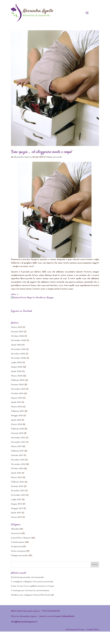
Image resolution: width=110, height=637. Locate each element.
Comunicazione (17, 542)
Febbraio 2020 (17, 380)
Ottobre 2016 (17, 469)
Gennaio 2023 (17, 332)
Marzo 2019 (16, 407)
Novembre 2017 (18, 438)
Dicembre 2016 (18, 460)
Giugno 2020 (17, 367)
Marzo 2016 (16, 477)
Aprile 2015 (16, 513)
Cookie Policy (93, 630)
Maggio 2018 (17, 416)
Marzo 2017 (16, 446)
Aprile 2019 (16, 402)
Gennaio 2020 (17, 385)
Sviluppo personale (53, 157)
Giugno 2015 (16, 504)
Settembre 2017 (18, 442)
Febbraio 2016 (17, 482)
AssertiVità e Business (21, 538)
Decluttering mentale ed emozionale (27, 577)
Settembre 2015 (18, 495)
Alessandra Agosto (22, 157)
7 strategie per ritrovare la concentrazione (30, 591)
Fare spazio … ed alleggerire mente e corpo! (41, 152)
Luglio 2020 (16, 362)
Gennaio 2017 (17, 455)
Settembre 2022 (18, 340)
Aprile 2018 (16, 420)
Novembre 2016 (18, 464)
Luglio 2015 (16, 500)
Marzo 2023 (16, 327)
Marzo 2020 (16, 376)
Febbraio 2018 (17, 429)
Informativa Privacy (75, 630)
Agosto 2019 (16, 398)
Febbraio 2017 (17, 451)
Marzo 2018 (16, 424)
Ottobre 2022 (17, 336)
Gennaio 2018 (17, 433)
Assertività (16, 533)
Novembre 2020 (18, 358)
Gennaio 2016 (17, 486)
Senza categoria (18, 551)
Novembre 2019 (18, 389)
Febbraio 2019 (17, 411)
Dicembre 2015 (18, 491)
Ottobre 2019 (17, 393)
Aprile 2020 (16, 371)
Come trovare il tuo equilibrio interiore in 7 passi (32, 586)
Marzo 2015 (16, 517)
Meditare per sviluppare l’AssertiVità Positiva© (32, 595)
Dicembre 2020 (18, 354)
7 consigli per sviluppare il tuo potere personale (32, 582)
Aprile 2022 (16, 345)
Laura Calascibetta (64, 616)
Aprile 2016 (16, 473)
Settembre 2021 (18, 349)
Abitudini (15, 529)
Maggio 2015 (17, 508)
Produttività (16, 547)
